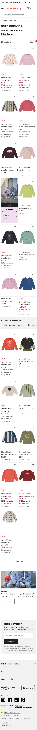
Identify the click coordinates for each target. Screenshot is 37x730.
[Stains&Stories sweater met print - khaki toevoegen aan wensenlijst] (33, 427)
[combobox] (18, 15)
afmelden (17, 651)
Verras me (10, 641)
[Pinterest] (23, 700)
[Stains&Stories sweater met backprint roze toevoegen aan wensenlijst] (33, 96)
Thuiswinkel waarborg (12, 712)
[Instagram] (3, 700)
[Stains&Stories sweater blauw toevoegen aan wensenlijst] (33, 274)
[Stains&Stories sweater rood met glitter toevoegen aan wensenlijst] (33, 465)
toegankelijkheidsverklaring (12, 719)
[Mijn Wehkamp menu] (28, 8)
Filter (33, 42)
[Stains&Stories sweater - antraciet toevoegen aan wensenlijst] (33, 334)
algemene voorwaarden (10, 715)
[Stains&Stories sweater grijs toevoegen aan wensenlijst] (15, 227)
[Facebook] (10, 700)
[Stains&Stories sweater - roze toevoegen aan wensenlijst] (15, 274)
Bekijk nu (8, 602)
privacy (26, 719)
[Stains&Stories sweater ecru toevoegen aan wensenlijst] (15, 49)
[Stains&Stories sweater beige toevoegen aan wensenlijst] (15, 96)
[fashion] (18, 579)
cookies (5, 722)
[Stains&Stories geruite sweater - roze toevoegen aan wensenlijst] (33, 143)
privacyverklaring (21, 649)
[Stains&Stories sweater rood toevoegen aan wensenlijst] (15, 465)
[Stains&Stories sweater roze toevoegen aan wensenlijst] (33, 49)
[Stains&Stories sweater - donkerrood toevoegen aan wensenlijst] (15, 143)
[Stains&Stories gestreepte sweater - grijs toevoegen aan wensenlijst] (33, 380)
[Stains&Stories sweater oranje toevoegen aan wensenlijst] (15, 334)
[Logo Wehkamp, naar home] (13, 8)
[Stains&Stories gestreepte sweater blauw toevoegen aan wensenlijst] (15, 427)
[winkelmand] (35, 8)
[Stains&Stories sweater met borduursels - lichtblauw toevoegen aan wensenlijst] (33, 227)
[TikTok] (16, 700)
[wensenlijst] (32, 8)
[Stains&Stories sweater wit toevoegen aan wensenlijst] (15, 380)
